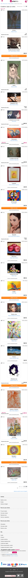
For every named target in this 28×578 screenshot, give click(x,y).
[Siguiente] (26, 6)
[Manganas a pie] (14, 97)
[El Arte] (14, 20)
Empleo (2, 502)
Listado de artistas (4, 539)
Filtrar (2, 8)
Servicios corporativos (5, 517)
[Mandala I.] (14, 450)
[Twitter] (18, 575)
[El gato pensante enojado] (14, 43)
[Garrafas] (14, 426)
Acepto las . (9, 554)
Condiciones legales (4, 543)
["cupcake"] (14, 174)
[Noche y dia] (14, 308)
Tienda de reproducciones (5, 541)
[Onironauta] (14, 133)
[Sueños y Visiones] (14, 399)
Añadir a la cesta (14, 55)
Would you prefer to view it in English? (20, 491)
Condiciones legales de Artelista (11, 554)
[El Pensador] (14, 195)
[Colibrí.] (14, 285)
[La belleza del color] (14, 152)
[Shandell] (14, 223)
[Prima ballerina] (14, 329)
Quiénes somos (4, 500)
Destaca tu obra (4, 528)
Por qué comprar (4, 511)
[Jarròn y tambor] (14, 472)
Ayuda (2, 535)
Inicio (1, 3)
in (17, 569)
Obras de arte (5, 3)
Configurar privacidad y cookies (7, 547)
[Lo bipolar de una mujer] (14, 114)
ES (10, 569)
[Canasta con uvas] (14, 268)
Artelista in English (4, 504)
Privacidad (12, 555)
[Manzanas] (14, 248)
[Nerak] (14, 72)
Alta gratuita (3, 524)
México (12, 3)
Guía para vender (4, 526)
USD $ (14, 569)
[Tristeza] (14, 351)
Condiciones (16, 555)
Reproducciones (4, 515)
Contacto (2, 537)
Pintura (9, 3)
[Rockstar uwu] (14, 371)
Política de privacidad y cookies (7, 545)
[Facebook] (22, 575)
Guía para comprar (4, 513)
